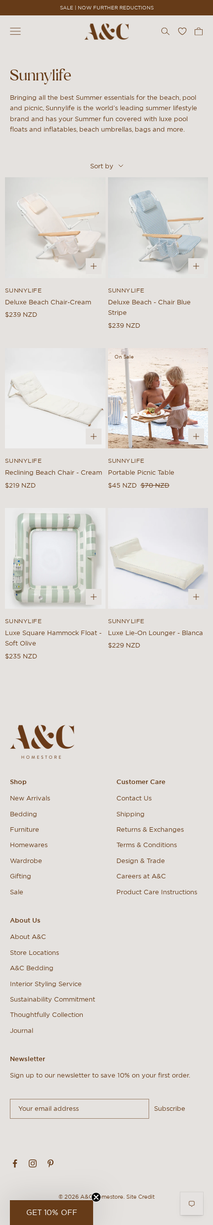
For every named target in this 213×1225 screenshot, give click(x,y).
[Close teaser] (96, 1197)
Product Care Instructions (156, 892)
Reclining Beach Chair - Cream (53, 472)
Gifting (20, 876)
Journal (21, 1030)
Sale (16, 892)
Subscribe (169, 1108)
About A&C (28, 936)
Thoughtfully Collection (46, 1014)
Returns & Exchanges (150, 829)
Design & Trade (140, 861)
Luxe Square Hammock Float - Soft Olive (53, 638)
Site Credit (140, 1197)
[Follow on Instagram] (33, 1163)
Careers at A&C (141, 876)
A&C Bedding (31, 968)
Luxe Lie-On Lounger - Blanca (155, 633)
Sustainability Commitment (52, 999)
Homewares (29, 845)
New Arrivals (30, 798)
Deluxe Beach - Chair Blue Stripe (149, 307)
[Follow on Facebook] (15, 1163)
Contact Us (134, 798)
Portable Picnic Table (141, 472)
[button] (51, 1212)
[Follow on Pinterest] (50, 1163)
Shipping (130, 814)
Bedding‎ (23, 814)
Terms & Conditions (146, 845)
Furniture (24, 829)
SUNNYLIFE (23, 290)
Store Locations (34, 952)
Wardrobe (26, 861)
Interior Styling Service (46, 984)
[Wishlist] (182, 31)
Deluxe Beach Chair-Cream (48, 302)
